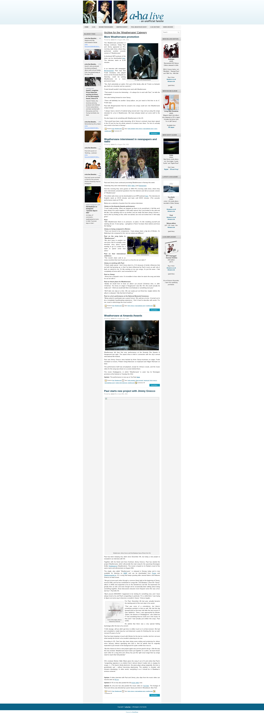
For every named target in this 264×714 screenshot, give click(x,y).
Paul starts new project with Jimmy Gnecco (129, 391)
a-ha (93, 27)
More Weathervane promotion (121, 36)
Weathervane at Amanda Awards (123, 315)
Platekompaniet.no (110, 575)
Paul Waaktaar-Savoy (139, 27)
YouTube (146, 686)
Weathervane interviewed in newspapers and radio (130, 140)
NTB (129, 185)
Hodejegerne (113, 566)
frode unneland (131, 128)
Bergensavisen (109, 70)
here (123, 58)
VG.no (117, 679)
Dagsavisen (142, 185)
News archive (168, 27)
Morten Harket (122, 27)
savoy (155, 128)
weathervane (108, 131)
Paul (113, 128)
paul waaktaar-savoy (148, 128)
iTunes (154, 573)
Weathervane (118, 128)
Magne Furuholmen (106, 27)
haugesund (146, 380)
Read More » (154, 133)
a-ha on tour (155, 27)
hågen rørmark (139, 380)
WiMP (125, 573)
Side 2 (133, 185)
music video (135, 682)
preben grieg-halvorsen (121, 382)
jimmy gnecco (139, 128)
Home (86, 27)
